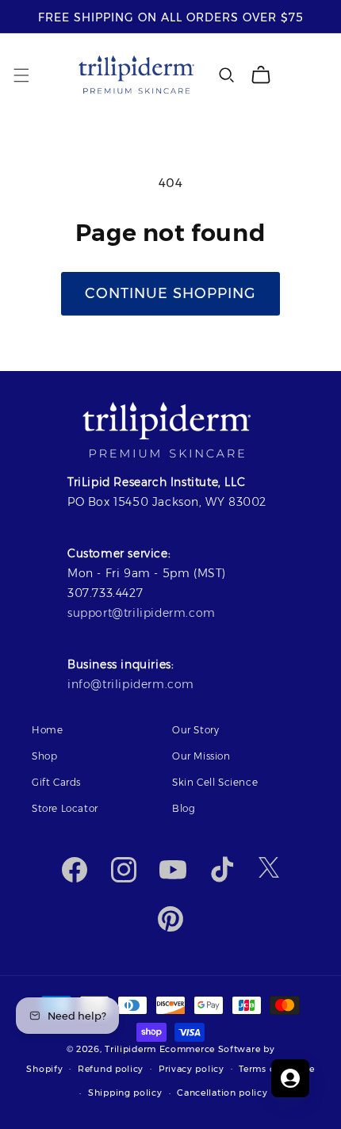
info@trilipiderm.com (130, 684)
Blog (183, 808)
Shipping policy (125, 1092)
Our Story (195, 730)
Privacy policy (191, 1068)
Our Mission (201, 756)
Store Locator (65, 808)
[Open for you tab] (290, 1078)
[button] (21, 75)
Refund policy (111, 1068)
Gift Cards (56, 782)
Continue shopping (170, 293)
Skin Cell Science (215, 782)
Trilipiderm (130, 1048)
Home (47, 730)
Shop (44, 756)
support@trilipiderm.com (141, 613)
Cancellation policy (222, 1092)
